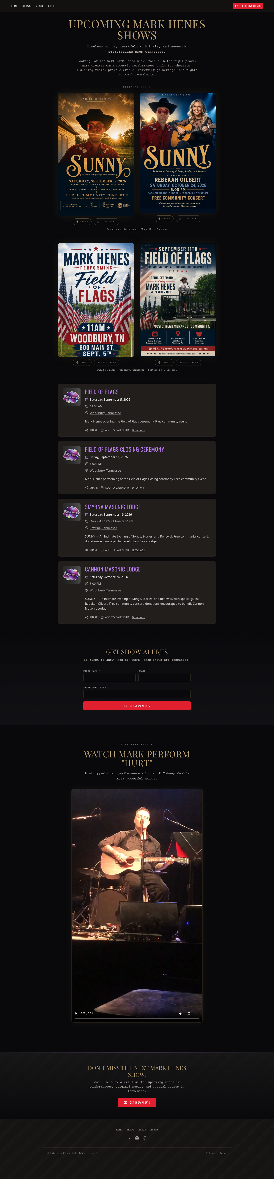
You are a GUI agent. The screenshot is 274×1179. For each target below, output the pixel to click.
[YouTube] (129, 1138)
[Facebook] (144, 1138)
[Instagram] (137, 1138)
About (154, 1129)
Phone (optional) (94, 687)
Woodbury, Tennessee (105, 413)
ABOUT (52, 6)
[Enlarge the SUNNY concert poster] (96, 154)
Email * (143, 671)
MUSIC (39, 6)
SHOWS (27, 6)
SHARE (93, 430)
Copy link (108, 221)
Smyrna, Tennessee (103, 528)
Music (142, 1129)
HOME (14, 6)
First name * (91, 671)
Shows (130, 1129)
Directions (138, 430)
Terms (223, 1153)
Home (119, 1129)
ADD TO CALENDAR (117, 430)
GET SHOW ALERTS (251, 6)
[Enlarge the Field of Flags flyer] (96, 300)
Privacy (210, 1153)
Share (84, 221)
